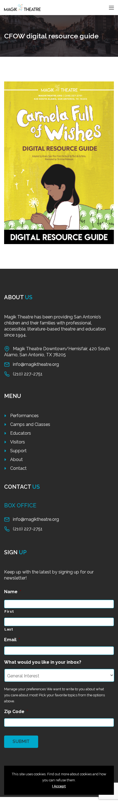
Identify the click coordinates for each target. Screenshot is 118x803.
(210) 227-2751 (28, 374)
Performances (24, 415)
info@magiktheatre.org (36, 364)
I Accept (59, 786)
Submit (21, 741)
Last (8, 629)
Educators (20, 433)
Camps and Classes (30, 424)
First (9, 611)
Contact (18, 468)
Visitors (17, 442)
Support (18, 450)
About (16, 459)
